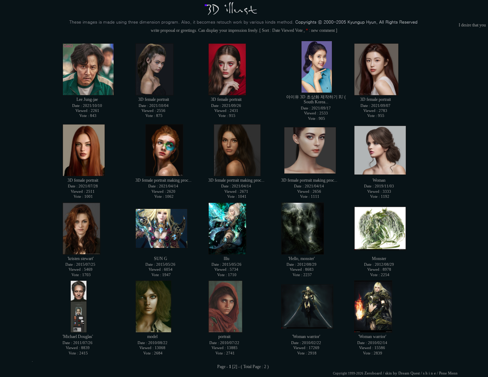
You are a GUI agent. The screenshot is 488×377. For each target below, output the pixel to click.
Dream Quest (409, 373)
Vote (299, 30)
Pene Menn (448, 373)
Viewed (287, 30)
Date (276, 30)
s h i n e (429, 373)
